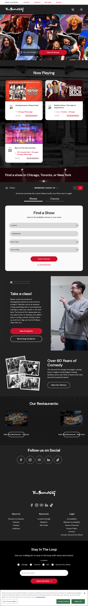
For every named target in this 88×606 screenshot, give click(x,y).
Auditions (16, 528)
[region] (44, 598)
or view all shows (44, 264)
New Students (26, 331)
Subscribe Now (42, 581)
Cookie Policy (40, 597)
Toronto (37, 564)
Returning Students (26, 338)
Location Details (43, 519)
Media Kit (43, 522)
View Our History (58, 385)
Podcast (16, 522)
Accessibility (72, 519)
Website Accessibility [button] (71, 522)
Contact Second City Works (72, 535)
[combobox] (9, 230)
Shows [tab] (33, 198)
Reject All (78, 601)
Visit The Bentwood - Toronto (16, 434)
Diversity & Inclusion (16, 519)
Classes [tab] (54, 198)
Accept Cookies (63, 601)
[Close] (84, 593)
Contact (71, 531)
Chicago (24, 564)
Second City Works (63, 564)
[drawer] (78, 9)
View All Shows (53, 52)
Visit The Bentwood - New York (71, 434)
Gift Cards (44, 525)
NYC (47, 564)
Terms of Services (72, 525)
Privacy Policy (71, 528)
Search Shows (44, 259)
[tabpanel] (44, 238)
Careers (16, 525)
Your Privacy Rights (10, 601)
